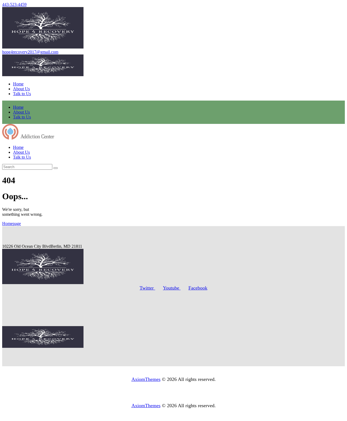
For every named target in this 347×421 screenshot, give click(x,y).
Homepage (11, 223)
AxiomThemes (145, 379)
